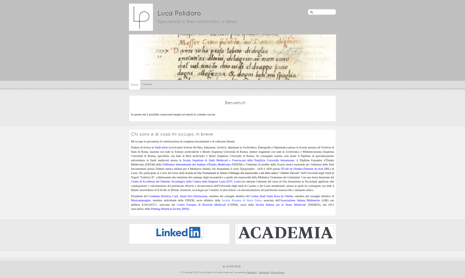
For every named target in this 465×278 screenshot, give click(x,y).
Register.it (252, 272)
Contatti (147, 84)
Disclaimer (264, 272)
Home (134, 84)
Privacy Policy (278, 272)
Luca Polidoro (179, 14)
